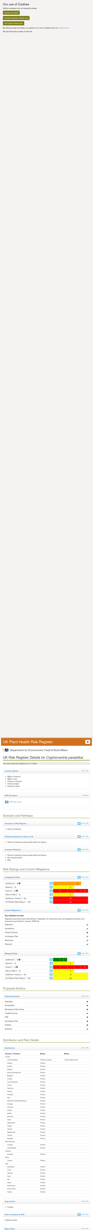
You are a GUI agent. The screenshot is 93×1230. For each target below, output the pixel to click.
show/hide (85, 795)
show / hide (85, 770)
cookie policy (64, 28)
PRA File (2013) (15, 802)
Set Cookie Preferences (13, 23)
